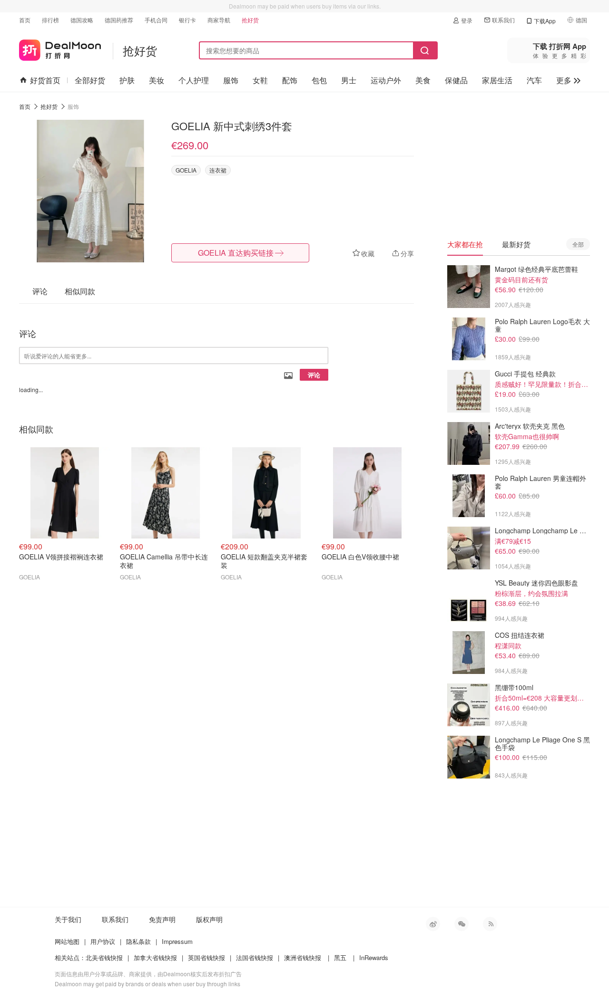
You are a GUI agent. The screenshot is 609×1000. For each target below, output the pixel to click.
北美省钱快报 (104, 957)
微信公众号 (461, 924)
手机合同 (156, 20)
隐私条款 (138, 941)
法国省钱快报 (254, 957)
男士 (348, 80)
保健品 (456, 80)
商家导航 (218, 20)
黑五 (340, 957)
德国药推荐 (119, 20)
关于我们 (68, 919)
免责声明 (162, 919)
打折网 (60, 48)
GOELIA (186, 170)
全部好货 (90, 80)
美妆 (156, 80)
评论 (314, 374)
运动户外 (386, 80)
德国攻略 (81, 20)
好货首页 (45, 80)
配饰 (289, 80)
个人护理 (193, 80)
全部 (578, 244)
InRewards (373, 957)
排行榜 (50, 20)
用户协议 (102, 941)
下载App (545, 21)
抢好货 (250, 20)
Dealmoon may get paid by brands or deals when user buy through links (147, 984)
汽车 (534, 80)
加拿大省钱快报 (155, 957)
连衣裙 (217, 170)
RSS (490, 924)
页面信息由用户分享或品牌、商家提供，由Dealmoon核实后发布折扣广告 (148, 974)
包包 (319, 80)
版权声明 (209, 919)
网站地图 (67, 941)
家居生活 (497, 80)
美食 (423, 80)
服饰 (230, 80)
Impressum (177, 941)
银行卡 (187, 20)
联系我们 (503, 20)
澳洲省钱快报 (302, 957)
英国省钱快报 (206, 957)
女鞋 (260, 80)
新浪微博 (433, 924)
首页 (24, 20)
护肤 (127, 80)
